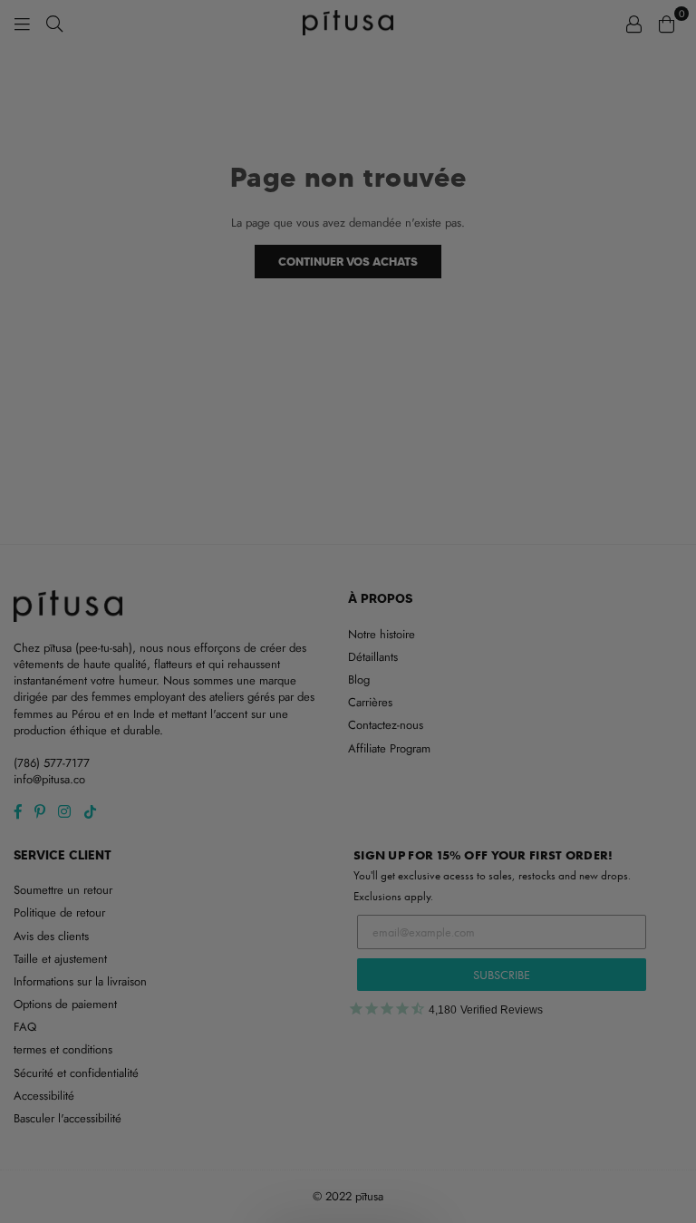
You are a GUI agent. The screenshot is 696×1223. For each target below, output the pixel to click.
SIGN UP (348, 715)
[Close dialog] (536, 379)
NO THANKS (348, 760)
